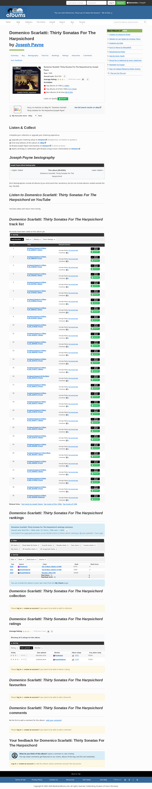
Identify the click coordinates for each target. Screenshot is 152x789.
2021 (11, 570)
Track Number (16, 239)
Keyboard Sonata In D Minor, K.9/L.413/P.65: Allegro (36, 317)
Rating (36, 239)
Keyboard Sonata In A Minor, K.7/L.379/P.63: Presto (36, 300)
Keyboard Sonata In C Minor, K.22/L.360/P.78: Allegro (36, 428)
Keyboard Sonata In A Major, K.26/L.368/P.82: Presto (36, 462)
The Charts (41, 22)
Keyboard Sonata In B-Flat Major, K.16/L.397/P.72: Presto (38, 377)
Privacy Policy (37, 780)
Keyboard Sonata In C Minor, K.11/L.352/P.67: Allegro (36, 334)
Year (12, 559)
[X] (136, 780)
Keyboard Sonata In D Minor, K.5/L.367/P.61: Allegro (36, 283)
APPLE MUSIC (96, 248)
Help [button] (18, 22)
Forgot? (143, 3)
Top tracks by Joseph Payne (32, 504)
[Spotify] (132, 780)
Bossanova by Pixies (117, 52)
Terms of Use (20, 780)
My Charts (59, 583)
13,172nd (72, 89)
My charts (14, 549)
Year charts (75, 545)
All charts (14, 545)
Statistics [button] (28, 22)
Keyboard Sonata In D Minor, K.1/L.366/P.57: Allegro (36, 249)
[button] (64, 76)
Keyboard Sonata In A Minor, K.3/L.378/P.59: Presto (36, 266)
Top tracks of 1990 (70, 504)
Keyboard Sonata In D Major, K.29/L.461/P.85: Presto (36, 488)
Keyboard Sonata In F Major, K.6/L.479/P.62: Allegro (36, 291)
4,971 (77, 655)
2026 (11, 566)
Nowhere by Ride (116, 43)
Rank (21, 559)
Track (28, 239)
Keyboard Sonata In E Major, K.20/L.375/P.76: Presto (36, 411)
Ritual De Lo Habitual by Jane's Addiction (125, 60)
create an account (31, 608)
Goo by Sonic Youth (117, 56)
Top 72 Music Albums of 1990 (52, 566)
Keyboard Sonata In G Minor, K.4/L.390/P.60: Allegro (36, 274)
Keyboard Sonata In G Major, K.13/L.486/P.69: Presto (36, 351)
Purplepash (23, 566)
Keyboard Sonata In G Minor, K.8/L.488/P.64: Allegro (36, 308)
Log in (13, 764)
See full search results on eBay (87, 107)
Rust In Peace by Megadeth (120, 47)
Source (41, 559)
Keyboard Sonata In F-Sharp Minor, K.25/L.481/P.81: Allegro (39, 453)
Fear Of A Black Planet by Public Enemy (124, 69)
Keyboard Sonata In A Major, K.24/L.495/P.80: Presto (36, 445)
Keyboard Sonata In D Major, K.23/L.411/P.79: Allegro (36, 436)
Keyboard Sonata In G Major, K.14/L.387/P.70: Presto (36, 360)
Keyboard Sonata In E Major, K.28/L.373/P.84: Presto (36, 479)
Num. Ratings (48, 239)
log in (19, 608)
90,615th (68, 92)
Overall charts (47, 545)
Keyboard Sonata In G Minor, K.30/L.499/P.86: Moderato (36, 496)
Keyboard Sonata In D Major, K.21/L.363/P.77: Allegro (36, 419)
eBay (42, 143)
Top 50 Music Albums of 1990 (52, 570)
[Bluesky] (124, 780)
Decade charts (62, 545)
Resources (70, 780)
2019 (11, 573)
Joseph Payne (29, 44)
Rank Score (31, 559)
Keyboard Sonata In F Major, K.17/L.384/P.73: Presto (36, 385)
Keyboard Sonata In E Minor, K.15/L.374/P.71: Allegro (36, 368)
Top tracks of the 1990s (53, 504)
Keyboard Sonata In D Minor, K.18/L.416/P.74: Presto (36, 394)
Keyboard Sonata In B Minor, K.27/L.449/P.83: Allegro (36, 470)
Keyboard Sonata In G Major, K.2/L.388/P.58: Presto (36, 257)
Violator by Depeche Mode (119, 34)
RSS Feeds (87, 780)
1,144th (66, 85)
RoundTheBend (24, 570)
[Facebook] (128, 780)
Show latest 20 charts (30, 545)
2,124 (77, 659)
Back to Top (76, 774)
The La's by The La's (118, 73)
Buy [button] (72, 22)
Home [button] (8, 22)
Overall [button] (52, 22)
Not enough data (73, 250)
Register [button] (120, 3)
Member (38, 648)
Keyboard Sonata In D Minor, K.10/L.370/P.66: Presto (36, 325)
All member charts (29, 549)
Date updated (25, 648)
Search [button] (62, 22)
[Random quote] (111, 13)
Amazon (41, 140)
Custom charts (88, 545)
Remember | (134, 3)
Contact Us (53, 780)
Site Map (103, 780)
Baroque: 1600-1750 (49, 573)
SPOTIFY (63, 98)
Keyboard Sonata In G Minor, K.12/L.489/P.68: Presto (36, 343)
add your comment (53, 720)
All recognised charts (47, 549)
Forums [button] (82, 22)
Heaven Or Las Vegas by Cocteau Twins (124, 39)
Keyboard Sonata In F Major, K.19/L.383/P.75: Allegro (36, 402)
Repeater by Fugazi (117, 64)
